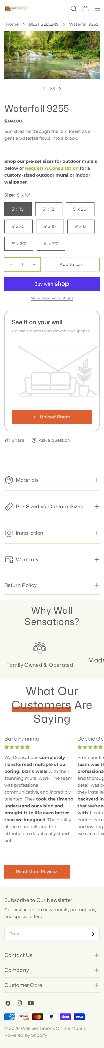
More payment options (52, 298)
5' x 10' (18, 209)
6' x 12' (81, 226)
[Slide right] (59, 88)
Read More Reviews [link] (37, 871)
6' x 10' (50, 226)
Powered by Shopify (25, 1035)
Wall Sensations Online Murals (53, 1028)
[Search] (73, 8)
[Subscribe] (93, 934)
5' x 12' (48, 209)
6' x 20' (19, 243)
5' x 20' (80, 209)
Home (12, 24)
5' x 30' (18, 226)
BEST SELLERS (44, 24)
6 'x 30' (51, 243)
